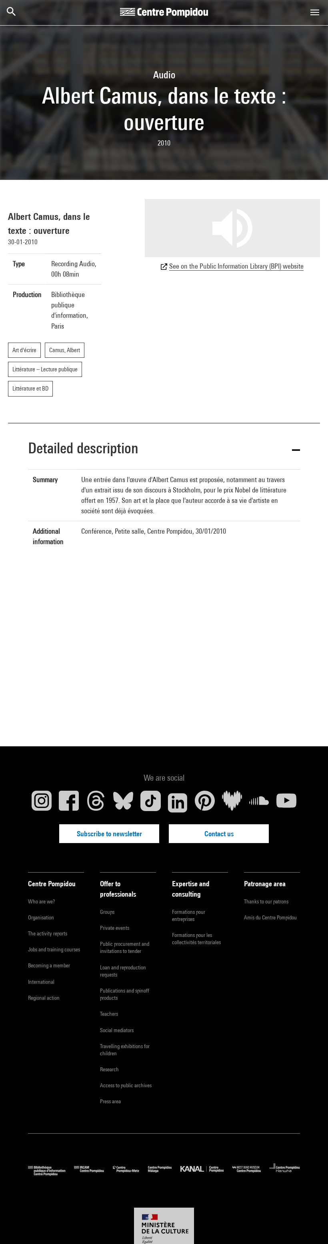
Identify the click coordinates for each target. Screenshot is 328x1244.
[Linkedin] (177, 803)
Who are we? (41, 901)
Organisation (41, 917)
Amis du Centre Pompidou (270, 917)
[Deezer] (232, 803)
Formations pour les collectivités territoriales (196, 938)
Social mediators (117, 1030)
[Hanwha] (285, 1173)
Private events (114, 928)
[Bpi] (51, 1173)
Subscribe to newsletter (109, 833)
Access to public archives (126, 1085)
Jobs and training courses (54, 949)
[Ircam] (93, 1173)
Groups (107, 912)
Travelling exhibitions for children (125, 1050)
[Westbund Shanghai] (251, 1173)
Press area (110, 1101)
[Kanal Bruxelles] (206, 1173)
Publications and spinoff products (124, 994)
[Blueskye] (123, 803)
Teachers (109, 1014)
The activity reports (47, 933)
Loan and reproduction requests (123, 971)
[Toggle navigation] (315, 12)
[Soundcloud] (259, 803)
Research (109, 1069)
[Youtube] (286, 803)
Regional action (44, 998)
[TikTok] (150, 803)
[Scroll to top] (309, 1225)
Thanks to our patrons (266, 901)
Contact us (219, 833)
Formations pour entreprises (188, 915)
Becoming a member (49, 965)
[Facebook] (68, 803)
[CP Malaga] (164, 1173)
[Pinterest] (204, 803)
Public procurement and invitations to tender (124, 947)
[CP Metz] (130, 1173)
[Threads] (96, 803)
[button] (164, 449)
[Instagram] (41, 803)
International (41, 982)
